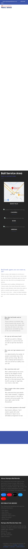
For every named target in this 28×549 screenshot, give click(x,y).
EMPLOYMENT (20, 547)
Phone (3, 113)
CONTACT (12, 547)
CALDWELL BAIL (14, 209)
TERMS (15, 545)
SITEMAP (6, 547)
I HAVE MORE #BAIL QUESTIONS (15, 421)
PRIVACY (21, 545)
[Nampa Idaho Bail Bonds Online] (12, 7)
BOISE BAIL (14, 218)
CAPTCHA (4, 129)
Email (3, 121)
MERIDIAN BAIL (14, 227)
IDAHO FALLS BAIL (14, 192)
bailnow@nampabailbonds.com (10, 1)
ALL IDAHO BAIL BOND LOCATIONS (10, 239)
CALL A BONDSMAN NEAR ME (10, 90)
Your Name (4, 105)
